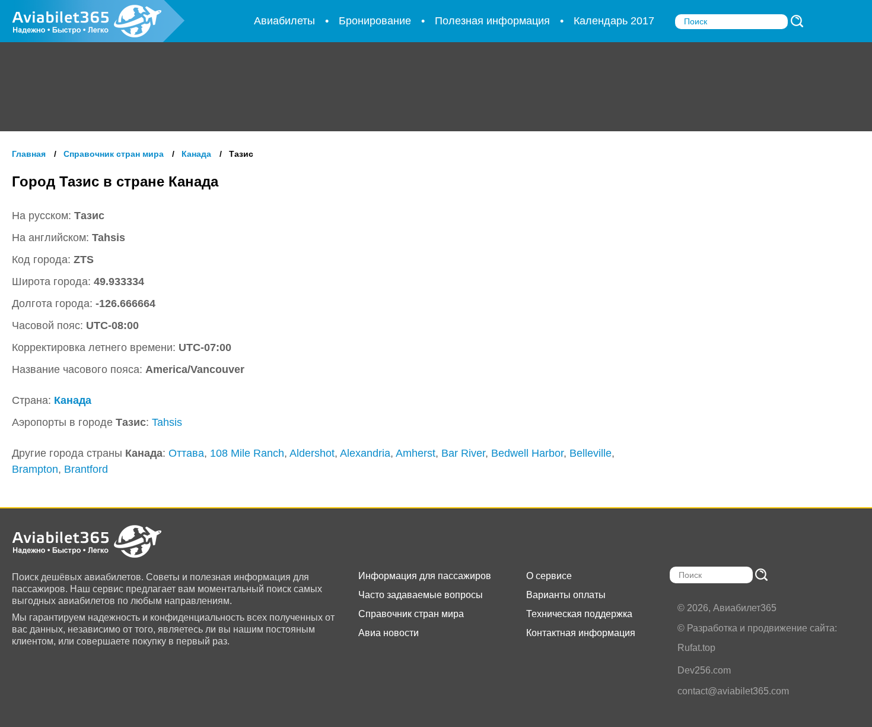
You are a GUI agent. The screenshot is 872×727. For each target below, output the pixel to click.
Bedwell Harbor (527, 453)
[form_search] (797, 21)
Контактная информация (580, 633)
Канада (72, 400)
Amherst (415, 453)
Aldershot (312, 453)
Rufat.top (696, 648)
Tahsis (167, 422)
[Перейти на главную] (98, 541)
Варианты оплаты (566, 595)
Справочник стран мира (411, 614)
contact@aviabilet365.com (733, 691)
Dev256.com (704, 670)
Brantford (86, 469)
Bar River (463, 453)
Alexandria (365, 453)
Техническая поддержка (579, 614)
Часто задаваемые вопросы (420, 595)
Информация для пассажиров (424, 576)
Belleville (590, 453)
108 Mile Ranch (247, 453)
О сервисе (549, 576)
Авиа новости (388, 633)
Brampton (35, 469)
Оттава (186, 453)
